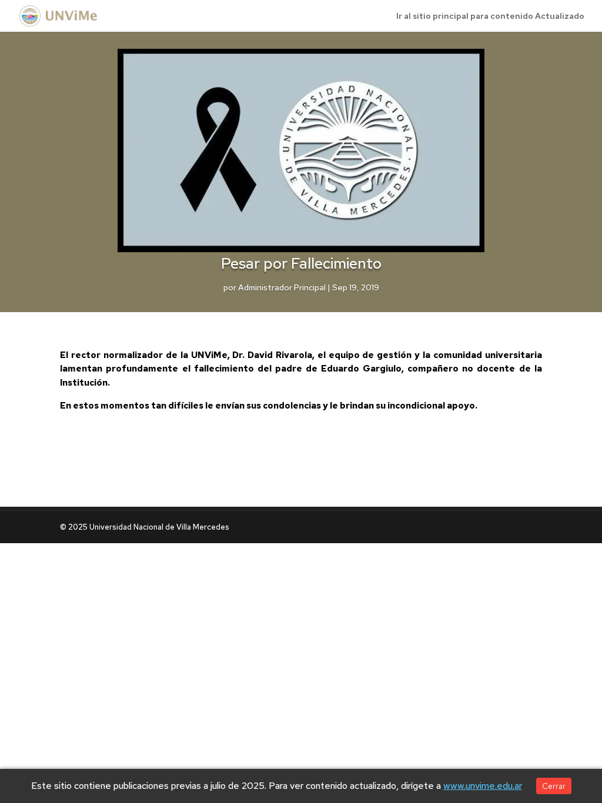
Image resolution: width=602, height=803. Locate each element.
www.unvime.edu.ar (482, 785)
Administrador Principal (282, 287)
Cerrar (554, 786)
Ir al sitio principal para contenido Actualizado (490, 16)
